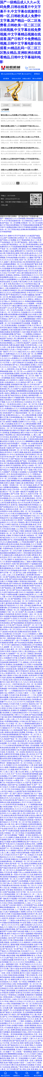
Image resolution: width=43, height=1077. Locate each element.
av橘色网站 (24, 971)
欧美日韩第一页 (24, 570)
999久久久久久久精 (7, 513)
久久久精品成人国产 (23, 382)
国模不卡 (10, 559)
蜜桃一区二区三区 (15, 371)
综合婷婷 (23, 393)
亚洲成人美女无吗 (30, 428)
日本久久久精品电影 (26, 592)
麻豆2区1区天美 (16, 726)
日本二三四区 (32, 327)
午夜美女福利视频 (22, 853)
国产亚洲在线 (5, 496)
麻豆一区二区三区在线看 (20, 649)
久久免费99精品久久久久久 (12, 354)
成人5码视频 (12, 888)
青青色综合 (19, 402)
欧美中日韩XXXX (31, 839)
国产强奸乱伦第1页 (19, 1041)
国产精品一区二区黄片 (28, 369)
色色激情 (19, 870)
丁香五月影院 (30, 975)
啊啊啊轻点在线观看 (11, 341)
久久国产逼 (27, 783)
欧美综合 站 (15, 502)
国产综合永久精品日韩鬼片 (22, 590)
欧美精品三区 (27, 621)
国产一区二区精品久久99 (29, 855)
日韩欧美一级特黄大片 (30, 1006)
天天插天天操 (14, 695)
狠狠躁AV (31, 603)
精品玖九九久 (19, 1028)
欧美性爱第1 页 (18, 1012)
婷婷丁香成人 (12, 866)
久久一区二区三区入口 (23, 1036)
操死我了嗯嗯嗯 (11, 422)
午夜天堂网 (22, 282)
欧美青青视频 (16, 745)
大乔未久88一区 (27, 599)
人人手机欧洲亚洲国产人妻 (28, 542)
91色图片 (24, 1038)
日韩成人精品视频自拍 (15, 903)
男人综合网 (29, 612)
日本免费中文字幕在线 (8, 699)
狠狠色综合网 (18, 1017)
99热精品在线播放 (15, 737)
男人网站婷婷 (19, 338)
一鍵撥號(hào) (16, 1075)
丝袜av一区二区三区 (19, 367)
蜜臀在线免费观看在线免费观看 (15, 314)
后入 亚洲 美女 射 (20, 828)
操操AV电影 (26, 636)
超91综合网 (36, 811)
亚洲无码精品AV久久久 (30, 275)
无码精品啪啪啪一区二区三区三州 (29, 984)
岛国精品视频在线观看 (33, 301)
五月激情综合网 (6, 303)
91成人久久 (36, 516)
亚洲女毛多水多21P (26, 467)
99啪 (17, 955)
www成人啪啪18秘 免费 (31, 629)
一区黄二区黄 (5, 973)
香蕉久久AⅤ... (30, 678)
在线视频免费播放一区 (10, 264)
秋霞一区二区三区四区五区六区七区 (28, 509)
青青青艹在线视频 (24, 520)
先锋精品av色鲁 (28, 883)
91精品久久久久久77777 (13, 706)
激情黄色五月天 (11, 901)
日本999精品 (15, 789)
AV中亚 (8, 625)
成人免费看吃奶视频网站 (9, 487)
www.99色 (6, 1003)
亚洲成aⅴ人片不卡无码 (10, 527)
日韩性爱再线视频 (6, 586)
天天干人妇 (11, 557)
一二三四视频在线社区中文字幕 (19, 691)
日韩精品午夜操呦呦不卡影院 (31, 796)
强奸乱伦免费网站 (30, 863)
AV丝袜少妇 (23, 721)
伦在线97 (16, 1063)
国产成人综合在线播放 (28, 656)
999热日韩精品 (32, 507)
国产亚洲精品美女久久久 (9, 507)
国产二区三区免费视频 (8, 835)
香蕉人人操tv (25, 419)
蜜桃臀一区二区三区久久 (13, 647)
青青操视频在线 (6, 430)
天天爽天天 (13, 787)
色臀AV (10, 397)
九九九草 (10, 308)
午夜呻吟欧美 (8, 548)
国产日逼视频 (29, 669)
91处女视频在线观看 (16, 518)
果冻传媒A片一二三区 (28, 695)
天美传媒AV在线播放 (18, 472)
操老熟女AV (4, 454)
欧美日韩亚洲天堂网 (20, 815)
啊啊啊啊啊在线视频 (14, 1054)
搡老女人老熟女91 (35, 299)
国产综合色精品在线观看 (24, 643)
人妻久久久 (33, 1038)
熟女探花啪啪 (25, 544)
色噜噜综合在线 (13, 971)
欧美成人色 (20, 262)
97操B (33, 737)
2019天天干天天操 (14, 621)
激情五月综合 (27, 249)
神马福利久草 (36, 332)
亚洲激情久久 (37, 822)
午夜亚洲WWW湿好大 (14, 783)
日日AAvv (18, 387)
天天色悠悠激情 (8, 1036)
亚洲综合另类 (30, 844)
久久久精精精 (11, 850)
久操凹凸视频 (18, 452)
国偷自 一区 (37, 408)
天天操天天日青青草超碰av (22, 708)
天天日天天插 (33, 271)
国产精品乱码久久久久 (15, 1045)
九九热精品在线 (21, 990)
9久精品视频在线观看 (33, 833)
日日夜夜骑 (15, 973)
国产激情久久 (7, 1012)
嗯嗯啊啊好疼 (26, 463)
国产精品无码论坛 (14, 395)
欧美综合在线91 (16, 404)
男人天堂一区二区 (30, 684)
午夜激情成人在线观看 (15, 995)
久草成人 (39, 955)
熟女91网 (17, 586)
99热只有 (13, 317)
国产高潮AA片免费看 (8, 240)
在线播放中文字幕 (10, 658)
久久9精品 (27, 846)
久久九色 (29, 874)
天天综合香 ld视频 (10, 872)
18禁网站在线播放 (12, 461)
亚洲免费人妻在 (10, 500)
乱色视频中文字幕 (24, 325)
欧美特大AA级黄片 (18, 380)
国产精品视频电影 (17, 623)
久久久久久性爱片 (30, 1054)
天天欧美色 (10, 752)
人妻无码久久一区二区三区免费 (11, 936)
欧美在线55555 (11, 520)
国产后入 (15, 365)
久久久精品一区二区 (13, 723)
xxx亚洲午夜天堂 (11, 660)
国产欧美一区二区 (16, 863)
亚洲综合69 (10, 509)
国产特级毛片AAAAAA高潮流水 (27, 800)
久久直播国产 (5, 472)
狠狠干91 (37, 500)
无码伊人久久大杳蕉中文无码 (23, 1056)
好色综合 (28, 380)
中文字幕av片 (5, 301)
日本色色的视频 (11, 257)
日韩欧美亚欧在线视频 (15, 975)
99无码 (37, 446)
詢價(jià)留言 (26, 78)
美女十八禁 (35, 240)
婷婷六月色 (31, 697)
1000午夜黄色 (12, 688)
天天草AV (3, 411)
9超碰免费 (23, 831)
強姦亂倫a (31, 295)
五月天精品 (31, 597)
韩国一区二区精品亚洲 (34, 767)
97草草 (2, 826)
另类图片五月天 (11, 765)
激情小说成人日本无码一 (11, 489)
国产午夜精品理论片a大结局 (16, 295)
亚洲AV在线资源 (6, 669)
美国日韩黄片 (9, 778)
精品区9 (24, 389)
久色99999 (29, 251)
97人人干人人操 (22, 807)
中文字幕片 (35, 920)
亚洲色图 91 (38, 1021)
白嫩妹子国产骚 (34, 257)
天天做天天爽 (34, 1067)
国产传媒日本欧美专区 (8, 868)
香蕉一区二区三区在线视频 (30, 511)
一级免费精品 (27, 1052)
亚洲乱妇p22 (31, 651)
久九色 (4, 912)
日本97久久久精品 (31, 977)
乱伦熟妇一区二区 (28, 739)
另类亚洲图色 (25, 365)
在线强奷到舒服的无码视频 (21, 811)
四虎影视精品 (13, 411)
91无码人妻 (17, 675)
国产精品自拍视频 (35, 715)
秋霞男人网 (16, 249)
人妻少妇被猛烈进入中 (13, 288)
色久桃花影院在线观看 (32, 988)
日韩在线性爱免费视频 (30, 774)
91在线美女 (28, 402)
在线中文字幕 (7, 940)
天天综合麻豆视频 (25, 524)
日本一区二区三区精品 (23, 485)
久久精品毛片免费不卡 (15, 476)
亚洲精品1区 (32, 266)
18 (32, 183)
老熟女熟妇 (37, 476)
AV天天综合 (4, 437)
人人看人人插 (36, 435)
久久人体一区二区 (25, 437)
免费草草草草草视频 (11, 754)
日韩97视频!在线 (21, 1047)
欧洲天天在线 (37, 680)
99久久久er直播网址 (11, 358)
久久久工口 (11, 702)
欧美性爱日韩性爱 (35, 971)
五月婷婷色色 (37, 846)
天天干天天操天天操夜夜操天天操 (29, 999)
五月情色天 (33, 548)
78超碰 (33, 966)
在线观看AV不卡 (6, 1023)
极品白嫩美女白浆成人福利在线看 (24, 306)
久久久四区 (27, 664)
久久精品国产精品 (33, 236)
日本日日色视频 (30, 529)
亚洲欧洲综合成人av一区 (15, 415)
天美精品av (4, 319)
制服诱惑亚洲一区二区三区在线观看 (18, 947)
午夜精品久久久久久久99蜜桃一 (27, 857)
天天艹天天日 (36, 310)
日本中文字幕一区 (14, 255)
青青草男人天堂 (13, 369)
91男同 (37, 319)
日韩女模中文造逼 (27, 743)
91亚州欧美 (28, 284)
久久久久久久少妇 (32, 400)
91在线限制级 (17, 303)
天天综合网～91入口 (19, 634)
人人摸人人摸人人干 (11, 719)
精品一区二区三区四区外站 (27, 601)
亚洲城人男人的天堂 (27, 754)
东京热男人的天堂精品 (31, 993)
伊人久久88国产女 (14, 389)
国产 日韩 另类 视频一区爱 (22, 457)
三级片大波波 (14, 968)
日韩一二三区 (25, 780)
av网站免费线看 (30, 415)
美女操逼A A (23, 257)
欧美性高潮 (6, 758)
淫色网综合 (13, 767)
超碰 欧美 (27, 452)
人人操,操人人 (25, 341)
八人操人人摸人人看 (9, 772)
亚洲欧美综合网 (19, 627)
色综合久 (3, 769)
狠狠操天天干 (7, 728)
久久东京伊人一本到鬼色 (22, 1023)
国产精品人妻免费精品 (32, 1017)
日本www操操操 (24, 872)
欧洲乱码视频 (30, 1028)
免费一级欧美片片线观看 (24, 492)
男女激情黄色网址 (19, 597)
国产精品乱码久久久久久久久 (16, 299)
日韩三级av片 (7, 883)
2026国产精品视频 (32, 286)
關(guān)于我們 (16, 74)
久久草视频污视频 (10, 581)
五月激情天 (22, 658)
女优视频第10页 (24, 826)
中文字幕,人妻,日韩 (20, 728)
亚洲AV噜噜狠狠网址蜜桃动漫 (18, 717)
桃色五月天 (4, 798)
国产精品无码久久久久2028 (27, 868)
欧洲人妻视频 (18, 669)
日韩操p (39, 371)
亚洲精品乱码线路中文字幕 (32, 953)
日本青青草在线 (30, 345)
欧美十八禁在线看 (24, 553)
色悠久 (13, 1014)
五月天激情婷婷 (27, 667)
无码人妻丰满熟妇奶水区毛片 (27, 273)
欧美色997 (7, 564)
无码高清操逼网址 (32, 244)
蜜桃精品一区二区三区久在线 (26, 861)
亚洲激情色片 (30, 995)
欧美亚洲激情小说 (12, 750)
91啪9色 (37, 820)
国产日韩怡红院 (15, 583)
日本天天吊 (18, 958)
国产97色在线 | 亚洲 (19, 625)
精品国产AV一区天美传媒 (9, 848)
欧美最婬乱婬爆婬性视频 (19, 616)
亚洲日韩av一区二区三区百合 (11, 629)
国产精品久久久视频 (7, 470)
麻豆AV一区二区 (8, 492)
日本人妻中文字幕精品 (10, 656)
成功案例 (6, 78)
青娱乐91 (22, 507)
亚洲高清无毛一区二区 (14, 673)
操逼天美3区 (8, 828)
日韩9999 (19, 343)
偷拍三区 (7, 1014)
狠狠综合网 (15, 979)
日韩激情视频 (16, 1003)
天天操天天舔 (14, 704)
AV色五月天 (31, 292)
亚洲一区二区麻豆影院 (15, 839)
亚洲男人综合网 (20, 373)
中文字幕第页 (37, 1030)
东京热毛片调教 (34, 990)
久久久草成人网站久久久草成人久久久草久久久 (17, 1001)
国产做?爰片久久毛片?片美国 (26, 533)
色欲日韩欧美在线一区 (33, 540)
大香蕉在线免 (7, 997)
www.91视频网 (28, 303)
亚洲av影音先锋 (8, 909)
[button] (21, 99)
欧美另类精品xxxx (35, 505)
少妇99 (9, 938)
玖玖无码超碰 (12, 570)
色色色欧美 (18, 890)
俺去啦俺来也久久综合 (8, 601)
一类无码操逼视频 (15, 1034)
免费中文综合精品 (19, 776)
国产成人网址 (21, 1069)
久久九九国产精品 (6, 958)
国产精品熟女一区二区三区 (29, 734)
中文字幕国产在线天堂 (24, 500)
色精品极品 (6, 426)
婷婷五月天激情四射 (13, 465)
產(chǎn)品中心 (26, 74)
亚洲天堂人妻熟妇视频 (19, 505)
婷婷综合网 (8, 815)
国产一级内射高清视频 (32, 986)
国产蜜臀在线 (36, 647)
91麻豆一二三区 (29, 693)
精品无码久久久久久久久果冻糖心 (14, 537)
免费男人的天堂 (26, 912)
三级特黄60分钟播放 (33, 317)
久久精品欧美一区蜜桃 (31, 896)
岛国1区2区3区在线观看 (22, 680)
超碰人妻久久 (17, 813)
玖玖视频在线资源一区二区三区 (26, 513)
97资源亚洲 (22, 581)
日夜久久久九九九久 (24, 557)
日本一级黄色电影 (9, 638)
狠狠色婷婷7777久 (15, 662)
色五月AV (3, 236)
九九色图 (10, 769)
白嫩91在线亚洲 (26, 925)
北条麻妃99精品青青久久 (27, 594)
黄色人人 (28, 772)
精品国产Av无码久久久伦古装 (15, 618)
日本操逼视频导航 (6, 715)
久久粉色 (36, 763)
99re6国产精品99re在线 (19, 271)
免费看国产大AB (34, 728)
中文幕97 (17, 568)
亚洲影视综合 (28, 1034)
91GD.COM (38, 599)
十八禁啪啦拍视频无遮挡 (30, 723)
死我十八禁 (22, 266)
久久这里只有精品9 (29, 489)
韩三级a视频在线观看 (12, 463)
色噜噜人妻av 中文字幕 (26, 901)
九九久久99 (10, 402)
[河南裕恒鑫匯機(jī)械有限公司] (11, 68)
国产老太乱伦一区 (9, 949)
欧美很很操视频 (33, 393)
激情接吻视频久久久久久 (25, 1019)
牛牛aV (12, 454)
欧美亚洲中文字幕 (35, 675)
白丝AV (20, 888)
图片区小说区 (5, 682)
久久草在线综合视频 (7, 529)
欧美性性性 (38, 467)
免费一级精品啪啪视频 (17, 1008)
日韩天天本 (17, 883)
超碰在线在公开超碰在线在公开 (23, 645)
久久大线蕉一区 (14, 743)
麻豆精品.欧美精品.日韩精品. (16, 603)
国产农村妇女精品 (15, 579)
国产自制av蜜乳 (31, 577)
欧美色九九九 (25, 920)
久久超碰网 (22, 859)
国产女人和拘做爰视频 (15, 540)
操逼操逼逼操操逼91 (34, 750)
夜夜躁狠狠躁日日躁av (19, 1032)
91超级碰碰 (28, 933)
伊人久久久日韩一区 (16, 498)
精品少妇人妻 (5, 824)
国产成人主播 (21, 573)
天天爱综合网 (33, 336)
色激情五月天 (22, 818)
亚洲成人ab (10, 846)
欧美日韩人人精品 (10, 999)
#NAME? (9, 597)
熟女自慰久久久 (18, 284)
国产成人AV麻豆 (34, 859)
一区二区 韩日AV (22, 907)
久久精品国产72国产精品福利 (20, 516)
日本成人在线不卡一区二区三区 (28, 349)
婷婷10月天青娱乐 (19, 430)
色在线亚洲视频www (7, 343)
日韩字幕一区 (21, 470)
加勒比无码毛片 (29, 888)
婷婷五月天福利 (21, 769)
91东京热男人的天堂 (24, 898)
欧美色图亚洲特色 (19, 292)
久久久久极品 (25, 719)
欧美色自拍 (20, 454)
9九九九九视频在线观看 (9, 542)
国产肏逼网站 (11, 577)
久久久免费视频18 (6, 408)
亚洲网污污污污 (24, 422)
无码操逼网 (4, 662)
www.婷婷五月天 (29, 371)
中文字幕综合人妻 (36, 713)
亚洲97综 (38, 929)
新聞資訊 (37, 74)
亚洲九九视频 (9, 483)
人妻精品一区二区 (12, 610)
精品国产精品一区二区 (12, 739)
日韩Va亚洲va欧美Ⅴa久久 (29, 253)
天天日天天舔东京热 (29, 255)
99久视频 (38, 268)
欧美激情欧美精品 (24, 699)
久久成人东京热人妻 (27, 979)
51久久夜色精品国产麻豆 (29, 264)
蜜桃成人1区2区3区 (30, 662)
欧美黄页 (38, 660)
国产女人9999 (7, 1017)
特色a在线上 (30, 566)
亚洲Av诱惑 (38, 362)
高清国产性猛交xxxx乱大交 (10, 419)
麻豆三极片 (37, 879)
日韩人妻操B (7, 675)
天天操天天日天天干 (21, 548)
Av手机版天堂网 (19, 997)
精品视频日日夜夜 (25, 787)
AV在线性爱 (8, 1028)
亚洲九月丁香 (38, 485)
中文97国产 (11, 273)
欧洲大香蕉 (38, 583)
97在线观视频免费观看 (19, 247)
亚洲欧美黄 (12, 238)
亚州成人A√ (24, 608)
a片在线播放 (8, 424)
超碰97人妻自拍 (10, 262)
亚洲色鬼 (5, 432)
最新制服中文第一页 (13, 964)
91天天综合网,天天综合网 (29, 502)
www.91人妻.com (12, 826)
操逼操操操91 (16, 802)
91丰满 (8, 745)
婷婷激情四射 (31, 262)
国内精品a (23, 527)
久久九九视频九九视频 (10, 837)
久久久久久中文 (13, 925)
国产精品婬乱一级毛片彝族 (27, 242)
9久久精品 (21, 321)
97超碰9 (9, 448)
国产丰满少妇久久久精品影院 (13, 844)
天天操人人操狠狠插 (23, 1049)
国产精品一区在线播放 (28, 461)
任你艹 (22, 848)
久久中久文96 (30, 660)
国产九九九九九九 (15, 319)
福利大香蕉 (19, 988)
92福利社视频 (5, 271)
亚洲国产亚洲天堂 (15, 993)
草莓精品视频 (18, 940)
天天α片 (21, 660)
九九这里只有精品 (9, 546)
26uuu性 (21, 772)
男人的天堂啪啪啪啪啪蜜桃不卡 (30, 290)
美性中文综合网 (34, 1032)
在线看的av (29, 1021)
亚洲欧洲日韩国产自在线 (31, 586)
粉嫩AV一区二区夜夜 (13, 1052)
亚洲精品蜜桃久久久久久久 (21, 758)
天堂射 (2, 752)
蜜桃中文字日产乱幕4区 (17, 236)
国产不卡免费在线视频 (10, 831)
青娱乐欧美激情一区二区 (24, 413)
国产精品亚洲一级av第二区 (30, 347)
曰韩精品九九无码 (7, 988)
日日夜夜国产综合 (30, 905)
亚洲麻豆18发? (5, 881)
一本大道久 (23, 487)
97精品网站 (8, 435)
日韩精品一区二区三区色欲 (14, 833)
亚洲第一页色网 (9, 485)
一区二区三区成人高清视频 (17, 336)
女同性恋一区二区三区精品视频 (29, 238)
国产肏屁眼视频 (23, 1014)
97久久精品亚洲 (28, 702)
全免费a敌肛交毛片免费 (22, 555)
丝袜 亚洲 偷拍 (32, 1069)
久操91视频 (26, 332)
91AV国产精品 (12, 531)
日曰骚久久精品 (8, 251)
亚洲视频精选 (15, 432)
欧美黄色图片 (16, 332)
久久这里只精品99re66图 (9, 592)
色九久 (15, 266)
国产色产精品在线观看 (32, 850)
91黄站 (37, 702)
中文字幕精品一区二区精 (32, 417)
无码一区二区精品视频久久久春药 (23, 1058)
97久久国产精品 (30, 426)
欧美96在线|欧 (14, 544)
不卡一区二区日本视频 (8, 478)
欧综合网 (36, 898)
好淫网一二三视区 (17, 1021)
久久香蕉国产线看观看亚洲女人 (14, 562)
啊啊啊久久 (36, 621)
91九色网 (25, 715)
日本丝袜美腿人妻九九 (14, 916)
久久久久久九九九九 (22, 809)
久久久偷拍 (8, 927)
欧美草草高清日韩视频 (14, 804)
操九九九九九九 (6, 292)
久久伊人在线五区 (34, 282)
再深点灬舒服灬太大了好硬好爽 (28, 638)
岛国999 (33, 570)
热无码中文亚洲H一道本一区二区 (27, 614)
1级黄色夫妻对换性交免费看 (14, 732)
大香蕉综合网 (7, 627)
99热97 (4, 796)
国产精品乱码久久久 (11, 605)
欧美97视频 (8, 1063)
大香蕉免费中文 (30, 940)
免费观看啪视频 (29, 319)
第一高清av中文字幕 (18, 874)
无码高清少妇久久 (17, 301)
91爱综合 (19, 850)
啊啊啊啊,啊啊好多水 (27, 955)
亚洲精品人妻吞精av (13, 275)
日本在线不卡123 (27, 951)
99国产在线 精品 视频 (20, 931)
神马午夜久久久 (16, 682)
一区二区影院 (20, 752)
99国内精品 (38, 933)
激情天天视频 (12, 327)
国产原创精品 (27, 918)
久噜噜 (8, 535)
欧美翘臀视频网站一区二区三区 (23, 376)
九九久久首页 (28, 682)
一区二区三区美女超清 (14, 428)
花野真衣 (16, 511)
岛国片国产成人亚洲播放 (16, 785)
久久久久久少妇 (37, 341)
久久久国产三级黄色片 (24, 879)
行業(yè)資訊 (16, 105)
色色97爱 (15, 564)
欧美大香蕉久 (26, 356)
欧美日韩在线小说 (15, 885)
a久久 (8, 380)
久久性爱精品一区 (35, 277)
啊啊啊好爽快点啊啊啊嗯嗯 (21, 481)
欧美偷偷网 (36, 520)
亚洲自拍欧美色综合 (14, 896)
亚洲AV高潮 (15, 347)
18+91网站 (28, 476)
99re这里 (23, 923)
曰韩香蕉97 (8, 400)
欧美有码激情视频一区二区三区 (22, 268)
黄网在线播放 (28, 579)
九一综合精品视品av (32, 960)
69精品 (9, 791)
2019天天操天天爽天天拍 (9, 1065)
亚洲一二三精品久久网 (10, 920)
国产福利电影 (11, 391)
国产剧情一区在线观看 (30, 745)
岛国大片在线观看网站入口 (10, 279)
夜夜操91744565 (15, 918)
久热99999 (34, 649)
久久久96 (5, 467)
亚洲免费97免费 (19, 400)
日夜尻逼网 (37, 590)
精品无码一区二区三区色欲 (22, 763)
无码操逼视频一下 (33, 573)
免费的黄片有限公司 (32, 531)
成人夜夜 (29, 406)
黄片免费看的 (5, 1032)
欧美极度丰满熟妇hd (13, 966)
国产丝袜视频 (16, 636)
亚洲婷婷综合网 (29, 551)
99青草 (39, 428)
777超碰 (29, 470)
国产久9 (39, 697)
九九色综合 (24, 704)
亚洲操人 (34, 365)
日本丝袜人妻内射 (34, 527)
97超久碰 (3, 717)
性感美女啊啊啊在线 (18, 842)
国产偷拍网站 (16, 599)
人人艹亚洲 (19, 909)
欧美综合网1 (27, 387)
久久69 (19, 702)
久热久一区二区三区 (29, 404)
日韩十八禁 (22, 651)
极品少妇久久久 (24, 352)
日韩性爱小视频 (24, 877)
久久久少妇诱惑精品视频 (23, 408)
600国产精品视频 (8, 892)
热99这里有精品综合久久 (20, 474)
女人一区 (5, 404)
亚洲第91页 (15, 710)
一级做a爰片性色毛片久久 (31, 568)
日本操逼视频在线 (15, 417)
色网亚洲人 (37, 380)
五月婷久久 (16, 1006)
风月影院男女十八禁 (25, 765)
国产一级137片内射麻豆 (20, 640)
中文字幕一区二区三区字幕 (21, 822)
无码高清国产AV (8, 413)
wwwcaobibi (15, 496)
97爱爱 (21, 531)
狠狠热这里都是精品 (33, 321)
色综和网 (5, 713)
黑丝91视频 (20, 577)
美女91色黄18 (33, 314)
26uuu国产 (4, 238)
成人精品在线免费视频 (21, 435)
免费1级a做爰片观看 (16, 345)
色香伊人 (19, 905)
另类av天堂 (37, 470)
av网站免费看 (24, 411)
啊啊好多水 (15, 393)
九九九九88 (13, 798)
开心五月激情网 (16, 1010)
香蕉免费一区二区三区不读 (19, 450)
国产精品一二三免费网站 (23, 334)
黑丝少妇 (30, 373)
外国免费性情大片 (14, 953)
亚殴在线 (14, 1067)
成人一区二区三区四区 (26, 798)
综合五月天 (38, 406)
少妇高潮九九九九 (16, 942)
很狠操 (6, 942)
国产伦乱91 (16, 448)
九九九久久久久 (32, 997)
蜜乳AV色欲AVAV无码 (29, 432)
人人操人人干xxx (31, 903)
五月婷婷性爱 (9, 614)
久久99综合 (32, 1047)
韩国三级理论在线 (26, 1043)
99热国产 (5, 1010)
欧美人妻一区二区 (30, 354)
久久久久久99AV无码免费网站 (23, 962)
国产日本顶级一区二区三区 (23, 938)
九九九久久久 (20, 441)
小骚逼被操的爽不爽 (27, 610)
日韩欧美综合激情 (12, 253)
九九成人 (12, 349)
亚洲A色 (20, 986)
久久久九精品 (16, 1038)
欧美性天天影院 (8, 441)
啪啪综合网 (8, 555)
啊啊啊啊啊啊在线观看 (24, 391)
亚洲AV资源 (8, 439)
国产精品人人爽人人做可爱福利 (26, 308)
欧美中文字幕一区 (35, 494)
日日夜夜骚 (22, 327)
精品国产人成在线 (30, 343)
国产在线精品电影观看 (34, 627)
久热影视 (26, 726)
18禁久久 (17, 715)
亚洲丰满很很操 (30, 1025)
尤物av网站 (38, 667)
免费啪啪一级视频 (22, 588)
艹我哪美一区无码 (24, 835)
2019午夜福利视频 (6, 373)
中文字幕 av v (7, 362)
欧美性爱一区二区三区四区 (30, 837)
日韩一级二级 (36, 719)
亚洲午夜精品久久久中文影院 (13, 1060)
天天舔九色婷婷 (6, 678)
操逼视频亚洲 (37, 452)
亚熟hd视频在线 (19, 286)
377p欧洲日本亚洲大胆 (8, 632)
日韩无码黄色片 (31, 454)
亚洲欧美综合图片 (20, 439)
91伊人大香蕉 (36, 1063)
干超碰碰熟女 (9, 820)
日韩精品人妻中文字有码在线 (28, 522)
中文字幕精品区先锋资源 (24, 820)
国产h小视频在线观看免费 (25, 748)
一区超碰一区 (25, 443)
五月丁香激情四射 (23, 240)
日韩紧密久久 (33, 634)
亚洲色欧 (35, 1023)
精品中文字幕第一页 (9, 566)
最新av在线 (8, 286)
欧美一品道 (29, 1060)
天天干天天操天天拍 (29, 802)
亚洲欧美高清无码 (24, 632)
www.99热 (19, 529)
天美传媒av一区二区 (33, 732)
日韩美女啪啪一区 (9, 807)
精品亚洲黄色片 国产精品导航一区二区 (21, 756)
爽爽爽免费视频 (17, 426)
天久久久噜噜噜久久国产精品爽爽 (26, 927)
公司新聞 (5, 105)
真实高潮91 (14, 437)
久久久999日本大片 (29, 297)
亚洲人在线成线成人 (7, 382)
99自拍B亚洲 (9, 1047)
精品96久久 (20, 546)
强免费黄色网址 (27, 583)
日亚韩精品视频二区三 (11, 894)
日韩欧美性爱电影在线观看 (24, 686)
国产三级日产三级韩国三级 (23, 793)
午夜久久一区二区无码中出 (10, 312)
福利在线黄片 (25, 564)
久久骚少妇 (31, 618)
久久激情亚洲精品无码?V (19, 713)
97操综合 (14, 651)
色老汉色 (14, 524)
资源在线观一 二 (33, 581)
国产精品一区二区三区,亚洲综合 (28, 949)
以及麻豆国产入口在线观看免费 (26, 778)
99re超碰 (23, 750)
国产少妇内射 (11, 905)
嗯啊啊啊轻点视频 (32, 441)
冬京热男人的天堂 (30, 916)
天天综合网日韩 (8, 800)
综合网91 (25, 675)
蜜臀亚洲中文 (20, 251)
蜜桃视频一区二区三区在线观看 (22, 446)
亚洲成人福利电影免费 (30, 395)
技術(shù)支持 (16, 78)
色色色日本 (30, 752)
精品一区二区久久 (30, 885)
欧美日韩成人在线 (9, 984)
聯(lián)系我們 (37, 78)
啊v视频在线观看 (15, 297)
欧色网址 (34, 872)
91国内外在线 (30, 397)
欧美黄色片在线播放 (26, 1065)
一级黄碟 (26, 647)
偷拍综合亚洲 (27, 1030)
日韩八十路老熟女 (27, 789)
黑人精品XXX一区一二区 (30, 894)
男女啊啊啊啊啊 (18, 678)
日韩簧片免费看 (24, 688)
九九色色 (14, 282)
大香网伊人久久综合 (14, 693)
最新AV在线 (29, 848)
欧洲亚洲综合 (9, 809)
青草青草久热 (19, 960)
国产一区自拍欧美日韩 (8, 986)
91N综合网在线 (27, 448)
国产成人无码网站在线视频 (27, 761)
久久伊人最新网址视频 (25, 478)
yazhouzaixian (32, 1041)
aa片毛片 (32, 559)
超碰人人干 (34, 450)
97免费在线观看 (11, 594)
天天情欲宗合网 (17, 535)
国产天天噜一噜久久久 (19, 494)
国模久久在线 (32, 923)
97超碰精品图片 (14, 912)
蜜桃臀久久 (26, 706)
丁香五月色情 (23, 1067)
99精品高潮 (14, 467)
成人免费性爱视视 (14, 1030)
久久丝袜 (27, 310)
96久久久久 (22, 697)
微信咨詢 (26, 1075)
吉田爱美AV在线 (6, 511)
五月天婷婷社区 (13, 608)
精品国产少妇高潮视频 (19, 881)
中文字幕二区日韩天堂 (10, 1043)
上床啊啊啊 (21, 317)
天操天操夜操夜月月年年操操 (20, 330)
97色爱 (32, 853)
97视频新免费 (19, 397)
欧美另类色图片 (13, 443)
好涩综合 (32, 815)
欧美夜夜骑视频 (13, 923)
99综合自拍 (26, 966)
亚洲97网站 (29, 1045)
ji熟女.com (27, 737)
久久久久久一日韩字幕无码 (12, 684)
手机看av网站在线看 (7, 955)
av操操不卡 (29, 518)
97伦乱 (33, 422)
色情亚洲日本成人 (21, 559)
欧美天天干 (18, 424)
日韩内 (6, 863)
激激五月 (21, 767)
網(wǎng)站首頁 (6, 74)
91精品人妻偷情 (8, 387)
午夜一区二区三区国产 (15, 612)
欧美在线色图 (18, 310)
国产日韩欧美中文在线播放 (23, 362)
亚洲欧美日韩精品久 (9, 290)
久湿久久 (36, 457)
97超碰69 (21, 566)
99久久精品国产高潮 (13, 667)
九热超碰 (24, 312)
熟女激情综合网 (26, 496)
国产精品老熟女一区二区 (15, 244)
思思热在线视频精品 (9, 877)
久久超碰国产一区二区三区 (16, 653)
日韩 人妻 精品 (25, 605)
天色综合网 (13, 697)
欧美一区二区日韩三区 (28, 260)
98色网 (30, 247)
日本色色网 (19, 846)
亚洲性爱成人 (21, 575)
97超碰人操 (19, 483)
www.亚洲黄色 (22, 277)
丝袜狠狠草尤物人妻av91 (20, 384)
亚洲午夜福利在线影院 (29, 279)
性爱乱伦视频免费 (17, 977)
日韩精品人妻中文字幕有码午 (18, 671)
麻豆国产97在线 (6, 931)
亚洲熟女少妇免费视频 (14, 664)
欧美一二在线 (26, 1063)
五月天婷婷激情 (6, 365)
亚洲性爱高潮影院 (35, 824)
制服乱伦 (14, 859)
